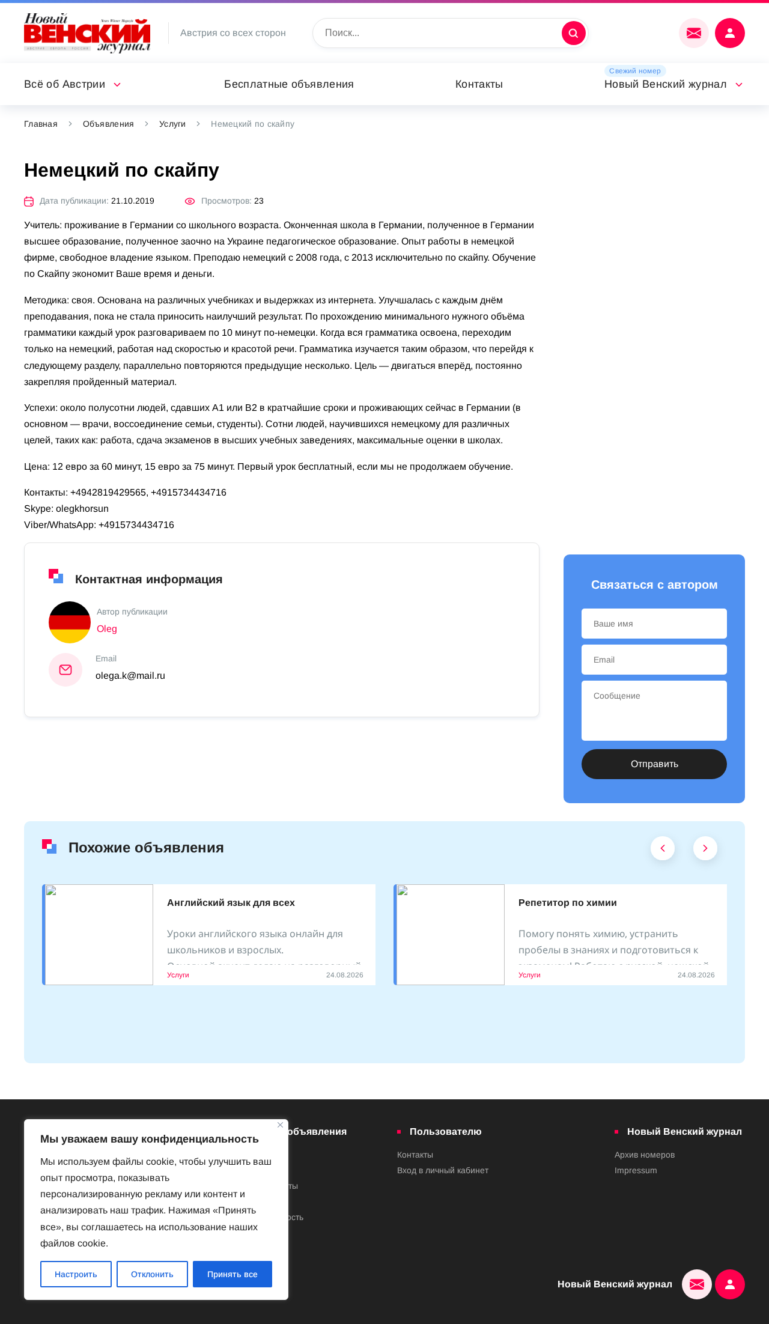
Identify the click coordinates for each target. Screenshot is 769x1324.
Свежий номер (635, 71)
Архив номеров (645, 1154)
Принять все (232, 1274)
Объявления (109, 124)
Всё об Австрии (64, 84)
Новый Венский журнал (665, 84)
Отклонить (152, 1274)
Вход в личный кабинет (442, 1170)
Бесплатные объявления (289, 84)
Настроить (76, 1274)
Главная (41, 124)
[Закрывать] (280, 1125)
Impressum (636, 1170)
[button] (663, 851)
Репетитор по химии (567, 902)
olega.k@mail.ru (130, 675)
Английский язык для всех (231, 902)
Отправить (654, 764)
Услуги (172, 124)
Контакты (479, 84)
